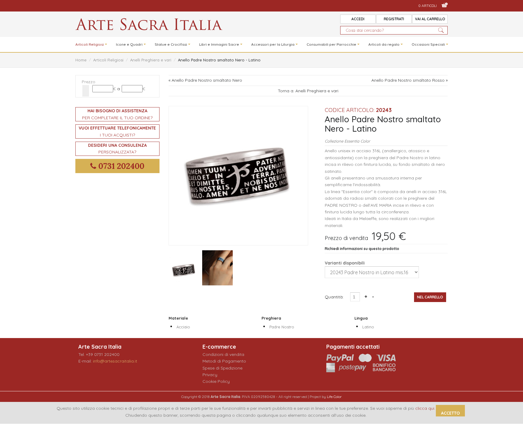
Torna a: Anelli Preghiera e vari (308, 91)
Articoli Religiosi (89, 44)
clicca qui (424, 408)
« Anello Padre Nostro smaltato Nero (205, 80)
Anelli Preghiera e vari (150, 60)
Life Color (334, 396)
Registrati (394, 19)
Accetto (450, 413)
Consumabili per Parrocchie (331, 44)
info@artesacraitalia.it (115, 361)
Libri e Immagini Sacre (219, 44)
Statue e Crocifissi (171, 44)
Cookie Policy (216, 381)
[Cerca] (85, 91)
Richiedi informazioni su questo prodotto (362, 248)
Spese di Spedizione (222, 368)
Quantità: (335, 297)
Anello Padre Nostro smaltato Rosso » (409, 80)
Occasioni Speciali (428, 44)
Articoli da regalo (384, 44)
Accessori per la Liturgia (272, 44)
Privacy (209, 375)
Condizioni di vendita (223, 354)
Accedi (357, 19)
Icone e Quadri (129, 44)
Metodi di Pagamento (224, 361)
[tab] (117, 81)
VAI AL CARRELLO (430, 19)
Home (81, 60)
